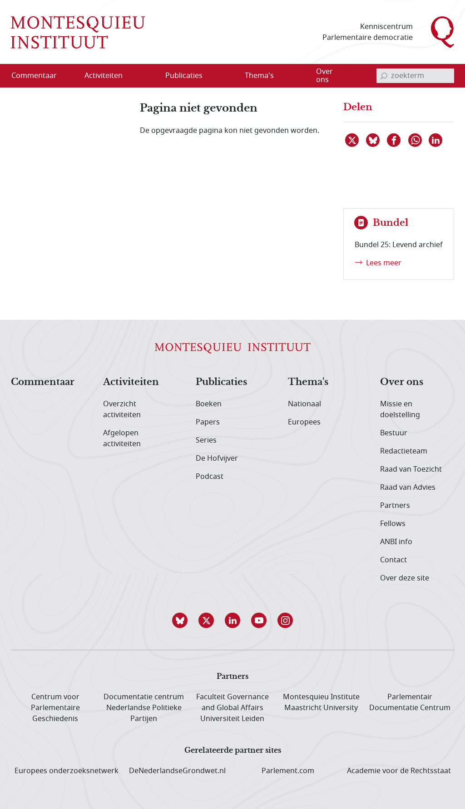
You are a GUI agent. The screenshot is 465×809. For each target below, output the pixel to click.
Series (206, 440)
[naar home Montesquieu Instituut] (78, 32)
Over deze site (404, 578)
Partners (395, 505)
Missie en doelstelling (400, 409)
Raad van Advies (407, 487)
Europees (304, 422)
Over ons (401, 382)
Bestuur (393, 433)
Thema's (308, 382)
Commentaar (42, 382)
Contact (393, 560)
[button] (180, 620)
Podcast (209, 476)
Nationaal (304, 404)
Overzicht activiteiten (122, 409)
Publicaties (221, 382)
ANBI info (396, 541)
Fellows (393, 523)
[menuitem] (39, 76)
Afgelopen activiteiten (122, 438)
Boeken (209, 404)
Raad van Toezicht (411, 469)
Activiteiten (131, 382)
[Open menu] (147, 76)
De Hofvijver (217, 458)
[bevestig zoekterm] (383, 75)
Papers (208, 422)
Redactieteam (403, 451)
